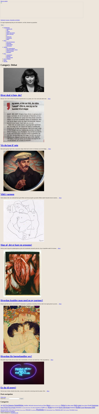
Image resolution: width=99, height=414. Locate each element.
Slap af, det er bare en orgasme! (16, 245)
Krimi (68, 407)
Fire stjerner (12, 407)
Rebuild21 (8, 52)
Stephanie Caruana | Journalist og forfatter (10, 20)
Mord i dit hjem (9, 34)
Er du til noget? (8, 387)
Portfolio (40, 409)
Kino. (4, 53)
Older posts (3, 397)
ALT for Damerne (10, 42)
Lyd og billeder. (7, 58)
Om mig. (5, 61)
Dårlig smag (77, 405)
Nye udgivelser (33, 410)
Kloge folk (62, 407)
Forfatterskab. (6, 27)
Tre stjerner (72, 410)
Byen (45, 405)
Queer (54, 410)
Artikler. (5, 47)
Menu (2, 25)
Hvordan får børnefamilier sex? (16, 356)
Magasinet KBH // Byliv (12, 49)
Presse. (5, 60)
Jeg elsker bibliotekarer (26, 407)
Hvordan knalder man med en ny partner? (22, 300)
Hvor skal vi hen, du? (11, 95)
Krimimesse (9, 38)
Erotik (89, 405)
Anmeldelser (9, 55)
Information (9, 45)
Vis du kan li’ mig (9, 145)
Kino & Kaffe (9, 57)
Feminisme (95, 405)
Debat (63, 405)
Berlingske (8, 43)
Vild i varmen (7, 194)
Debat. (5, 40)
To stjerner (67, 410)
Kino (50, 407)
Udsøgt (8, 31)
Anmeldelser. (19, 405)
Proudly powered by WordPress (8, 411)
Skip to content (4, 1)
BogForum (8, 36)
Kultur (78, 407)
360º (7, 30)
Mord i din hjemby (10, 32)
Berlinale (8, 56)
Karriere (46, 407)
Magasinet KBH (90, 407)
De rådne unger (69, 405)
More (49, 98)
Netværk (28, 410)
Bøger (7, 39)
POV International (10, 48)
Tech (64, 410)
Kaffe (43, 407)
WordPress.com (14, 412)
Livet (82, 407)
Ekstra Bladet (9, 44)
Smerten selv (9, 29)
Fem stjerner (4, 407)
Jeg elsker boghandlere (35, 407)
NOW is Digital (10, 51)
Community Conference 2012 (56, 405)
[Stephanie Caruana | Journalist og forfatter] (42, 17)
